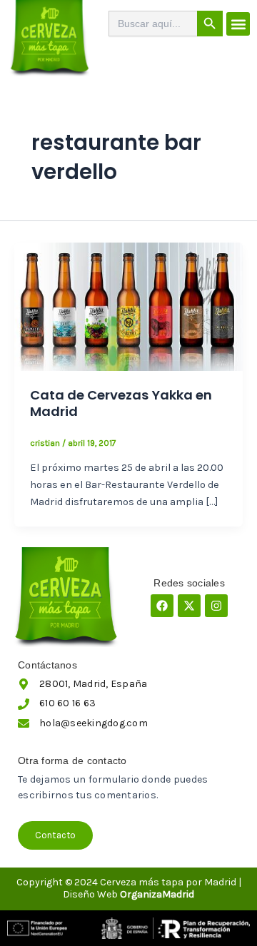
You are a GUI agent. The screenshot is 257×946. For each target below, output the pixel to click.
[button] (238, 24)
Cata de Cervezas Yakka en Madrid (121, 403)
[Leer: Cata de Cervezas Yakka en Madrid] (128, 306)
